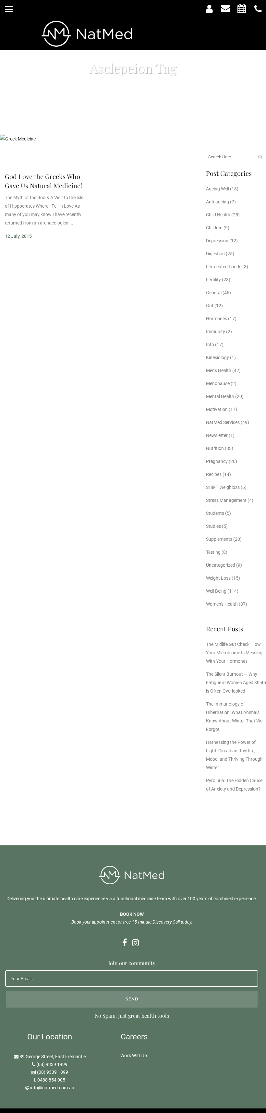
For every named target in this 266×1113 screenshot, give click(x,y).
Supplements (219, 539)
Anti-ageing (217, 201)
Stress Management (226, 500)
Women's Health (222, 604)
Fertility (213, 279)
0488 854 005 (51, 1080)
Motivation (217, 409)
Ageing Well (217, 188)
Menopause (218, 383)
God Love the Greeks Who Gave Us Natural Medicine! (43, 181)
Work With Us (134, 1055)
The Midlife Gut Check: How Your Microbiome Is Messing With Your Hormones (234, 653)
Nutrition (215, 448)
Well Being (216, 591)
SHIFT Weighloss (223, 487)
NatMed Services (223, 422)
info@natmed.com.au (52, 1087)
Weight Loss (218, 578)
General (214, 292)
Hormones (216, 318)
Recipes (214, 474)
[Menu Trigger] (9, 9)
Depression (217, 240)
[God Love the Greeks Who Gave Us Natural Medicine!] (46, 150)
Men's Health (218, 370)
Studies (213, 526)
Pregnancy (217, 461)
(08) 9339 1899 (52, 1072)
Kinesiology (217, 357)
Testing (213, 552)
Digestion (215, 253)
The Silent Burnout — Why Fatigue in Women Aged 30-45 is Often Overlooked (236, 682)
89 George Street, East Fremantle (52, 1056)
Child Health (218, 214)
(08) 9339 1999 (51, 1064)
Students (215, 513)
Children (214, 227)
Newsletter (217, 435)
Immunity (215, 331)
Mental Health (220, 396)
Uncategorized (220, 565)
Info (210, 344)
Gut (209, 305)
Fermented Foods (223, 266)
